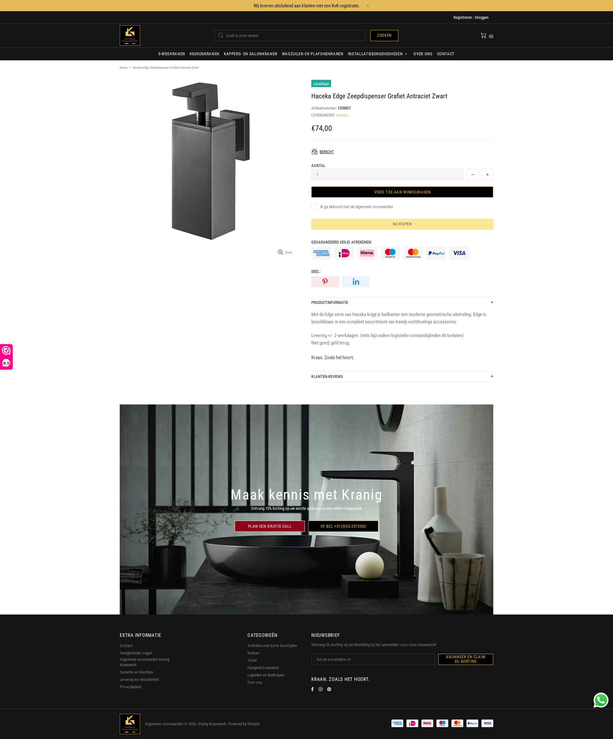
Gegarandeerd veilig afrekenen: (341, 242)
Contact (126, 645)
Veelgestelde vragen (136, 653)
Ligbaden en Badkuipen (265, 675)
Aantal (318, 165)
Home (123, 67)
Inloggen (481, 17)
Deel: (315, 271)
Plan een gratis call (270, 526)
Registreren (462, 17)
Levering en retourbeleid (139, 679)
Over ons (254, 682)
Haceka (342, 115)
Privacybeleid (130, 686)
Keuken (253, 653)
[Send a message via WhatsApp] (601, 700)
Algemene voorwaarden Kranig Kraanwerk (144, 662)
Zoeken (384, 35)
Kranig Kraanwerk (130, 35)
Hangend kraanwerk (263, 667)
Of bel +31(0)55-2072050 (343, 526)
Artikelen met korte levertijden (272, 645)
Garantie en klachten (136, 672)
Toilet (252, 660)
